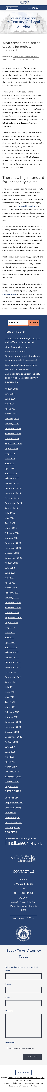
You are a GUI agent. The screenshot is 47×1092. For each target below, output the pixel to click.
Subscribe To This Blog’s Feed (20, 838)
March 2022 (11, 647)
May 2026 (9, 403)
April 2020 (10, 761)
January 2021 (11, 717)
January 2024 (12, 538)
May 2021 (9, 697)
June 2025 (10, 458)
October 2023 (12, 553)
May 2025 (9, 463)
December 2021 (12, 662)
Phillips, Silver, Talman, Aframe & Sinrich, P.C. (26, 1078)
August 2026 (11, 389)
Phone (8, 984)
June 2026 (10, 399)
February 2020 (12, 771)
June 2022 (10, 632)
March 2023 (11, 587)
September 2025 (13, 443)
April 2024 (10, 523)
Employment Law (14, 802)
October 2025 (12, 438)
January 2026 (12, 423)
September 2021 (13, 677)
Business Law (12, 797)
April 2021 (10, 702)
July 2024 (10, 513)
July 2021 (9, 687)
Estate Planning (29, 59)
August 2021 (11, 682)
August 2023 (11, 563)
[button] (33, 8)
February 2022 (12, 652)
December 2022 (13, 602)
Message (9, 1011)
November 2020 (13, 727)
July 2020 (10, 747)
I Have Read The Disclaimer (22, 1048)
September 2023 (13, 558)
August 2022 (11, 622)
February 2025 (12, 478)
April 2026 (10, 408)
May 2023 (9, 577)
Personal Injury (12, 817)
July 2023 (10, 568)
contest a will (9, 294)
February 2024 (12, 533)
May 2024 (9, 518)
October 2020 (12, 732)
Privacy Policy (28, 1083)
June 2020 (10, 752)
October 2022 (12, 612)
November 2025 (13, 433)
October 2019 (12, 781)
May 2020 (9, 757)
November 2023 (13, 548)
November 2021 (12, 667)
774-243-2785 (23, 883)
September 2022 (13, 617)
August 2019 (11, 786)
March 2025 (11, 473)
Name (7, 970)
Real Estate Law (13, 822)
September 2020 (13, 737)
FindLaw (34, 1086)
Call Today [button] (13, 8)
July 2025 (10, 453)
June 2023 (10, 573)
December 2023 (13, 543)
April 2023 (10, 582)
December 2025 (13, 428)
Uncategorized (12, 827)
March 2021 (10, 707)
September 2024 (13, 503)
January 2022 (12, 657)
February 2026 (12, 418)
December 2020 (13, 722)
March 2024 (11, 528)
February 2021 (12, 712)
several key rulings (28, 206)
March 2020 (11, 766)
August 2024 (11, 508)
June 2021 (10, 692)
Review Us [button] (23, 1072)
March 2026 (11, 413)
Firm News (10, 812)
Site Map (17, 1083)
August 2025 (11, 448)
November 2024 (13, 493)
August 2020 (11, 742)
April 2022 (10, 642)
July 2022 (10, 627)
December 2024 (13, 488)
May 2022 (9, 637)
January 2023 (12, 597)
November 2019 (13, 776)
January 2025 (12, 483)
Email (8, 997)
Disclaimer (10, 1042)
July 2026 (10, 393)
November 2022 (13, 607)
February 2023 (12, 592)
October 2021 (11, 672)
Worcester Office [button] (23, 918)
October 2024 (12, 498)
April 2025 (10, 468)
